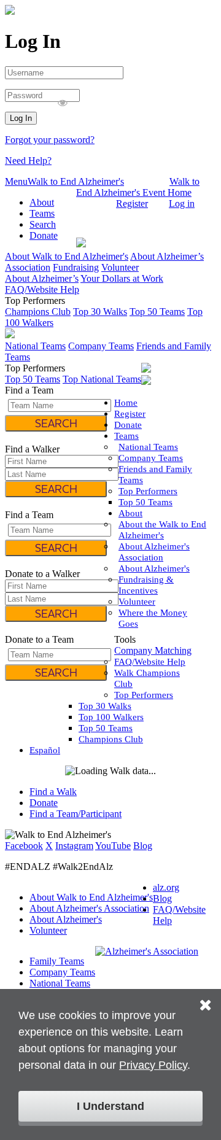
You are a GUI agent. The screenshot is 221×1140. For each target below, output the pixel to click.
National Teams (35, 346)
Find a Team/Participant (75, 813)
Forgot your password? (50, 139)
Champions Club (38, 311)
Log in (182, 203)
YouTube (113, 845)
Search (42, 224)
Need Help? (28, 160)
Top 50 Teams (157, 311)
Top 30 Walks (100, 311)
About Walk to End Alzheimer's (66, 256)
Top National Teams (102, 379)
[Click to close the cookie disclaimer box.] (206, 996)
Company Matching (153, 650)
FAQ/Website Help (42, 289)
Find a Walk (53, 791)
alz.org (166, 887)
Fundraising (76, 267)
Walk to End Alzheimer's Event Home (138, 187)
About (41, 202)
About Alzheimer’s (42, 278)
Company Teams (101, 346)
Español (91, 203)
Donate (43, 235)
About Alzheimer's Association (89, 908)
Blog (142, 845)
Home (126, 403)
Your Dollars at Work (121, 278)
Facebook (24, 845)
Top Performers (147, 491)
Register (132, 203)
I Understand (110, 1106)
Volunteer (120, 267)
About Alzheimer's (154, 568)
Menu (16, 181)
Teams (42, 213)
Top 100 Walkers (111, 717)
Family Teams (56, 961)
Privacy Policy (153, 1065)
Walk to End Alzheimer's (76, 181)
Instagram (74, 845)
